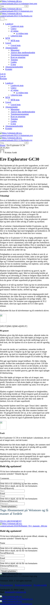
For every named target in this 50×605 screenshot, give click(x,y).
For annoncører (6, 585)
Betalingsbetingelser (23, 585)
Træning (14, 60)
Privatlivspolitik (40, 585)
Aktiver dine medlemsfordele (23, 52)
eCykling (14, 31)
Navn (7, 488)
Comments (4, 478)
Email (2, 493)
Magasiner (15, 50)
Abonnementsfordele (14, 67)
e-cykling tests (22, 33)
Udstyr (13, 28)
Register (3, 78)
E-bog (13, 64)
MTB (7, 38)
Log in (3, 74)
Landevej (9, 24)
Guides (14, 62)
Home (2, 145)
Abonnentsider (11, 48)
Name (2, 543)
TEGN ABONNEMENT (11, 521)
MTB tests (15, 40)
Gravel (8, 43)
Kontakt (8, 69)
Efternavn (8, 501)
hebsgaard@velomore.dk (15, 592)
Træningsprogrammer (20, 55)
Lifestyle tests (16, 36)
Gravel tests (16, 45)
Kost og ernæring (18, 57)
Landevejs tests (17, 26)
